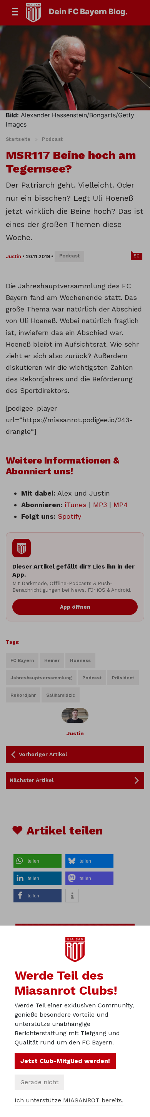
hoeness (80, 660)
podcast (92, 677)
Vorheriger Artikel (43, 754)
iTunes (76, 505)
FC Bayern (22, 660)
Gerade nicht (39, 1082)
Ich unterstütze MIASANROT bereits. (69, 1100)
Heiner (52, 660)
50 (137, 256)
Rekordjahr (23, 695)
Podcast (52, 139)
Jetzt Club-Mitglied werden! (65, 1061)
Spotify (69, 516)
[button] (37, 861)
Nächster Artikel (32, 780)
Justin (13, 256)
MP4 (120, 505)
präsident (123, 677)
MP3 (100, 505)
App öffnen (75, 607)
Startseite (18, 139)
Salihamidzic (60, 695)
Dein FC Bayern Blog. (88, 11)
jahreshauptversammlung (41, 677)
